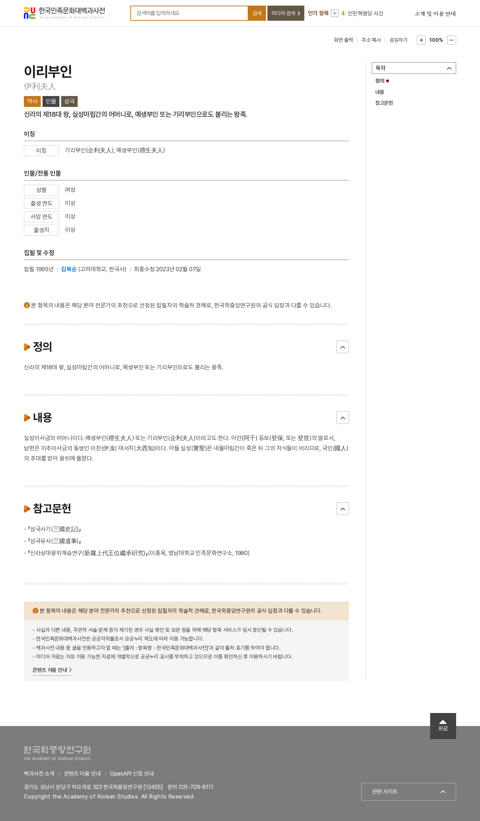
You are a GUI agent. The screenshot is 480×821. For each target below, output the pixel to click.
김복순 (69, 269)
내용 (379, 92)
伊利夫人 (40, 86)
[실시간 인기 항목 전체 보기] (334, 13)
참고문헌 (384, 103)
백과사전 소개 (39, 773)
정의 (379, 81)
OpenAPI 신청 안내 (132, 773)
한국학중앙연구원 (57, 753)
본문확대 (421, 40)
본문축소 (451, 40)
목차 (380, 68)
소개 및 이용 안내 (435, 14)
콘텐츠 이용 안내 (50, 670)
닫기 (342, 347)
